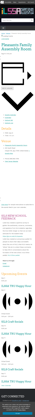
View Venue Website (11, 161)
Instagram (6, 266)
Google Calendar (10, 115)
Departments (22, 2)
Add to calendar (7, 88)
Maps (14, 2)
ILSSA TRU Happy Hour (16, 286)
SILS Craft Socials (12, 321)
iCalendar (8, 117)
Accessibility (8, 2)
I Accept (17, 413)
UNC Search (31, 2)
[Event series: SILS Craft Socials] (14, 316)
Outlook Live (9, 123)
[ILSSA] (17, 11)
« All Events (5, 39)
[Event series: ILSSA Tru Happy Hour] (7, 281)
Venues (8, 33)
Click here (4, 204)
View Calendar (6, 385)
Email (4, 263)
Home (3, 33)
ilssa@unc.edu (16, 400)
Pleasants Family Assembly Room (16, 145)
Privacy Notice (21, 410)
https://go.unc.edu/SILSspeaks (13, 236)
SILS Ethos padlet (14, 255)
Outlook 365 (9, 120)
